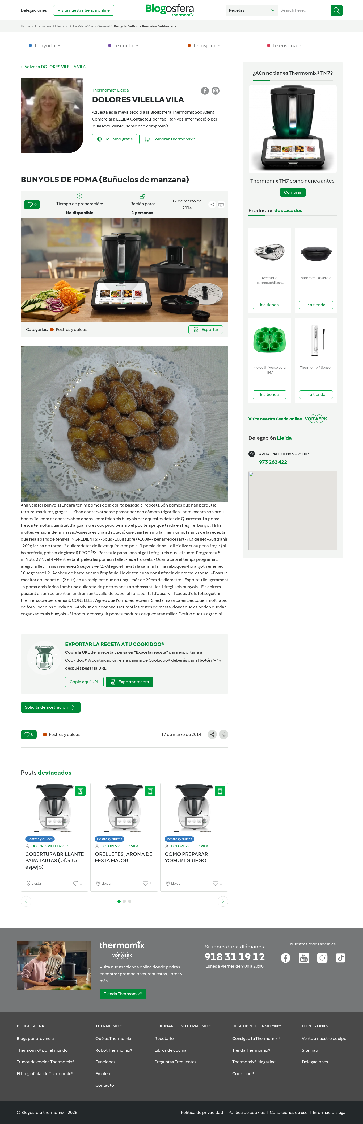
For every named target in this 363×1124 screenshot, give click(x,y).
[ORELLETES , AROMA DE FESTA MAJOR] (124, 814)
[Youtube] (304, 958)
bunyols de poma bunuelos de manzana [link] (145, 26)
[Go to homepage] (170, 10)
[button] (252, 10)
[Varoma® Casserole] (316, 250)
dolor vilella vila (81, 26)
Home (25, 26)
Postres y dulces (40, 839)
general (103, 26)
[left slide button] (26, 901)
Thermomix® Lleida (49, 26)
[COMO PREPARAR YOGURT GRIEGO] (194, 814)
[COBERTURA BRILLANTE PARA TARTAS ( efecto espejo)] (54, 814)
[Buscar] (337, 10)
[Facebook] (286, 958)
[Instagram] (322, 958)
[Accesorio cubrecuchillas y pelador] (269, 250)
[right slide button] (223, 901)
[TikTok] (341, 958)
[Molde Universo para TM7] (269, 340)
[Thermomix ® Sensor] (316, 340)
